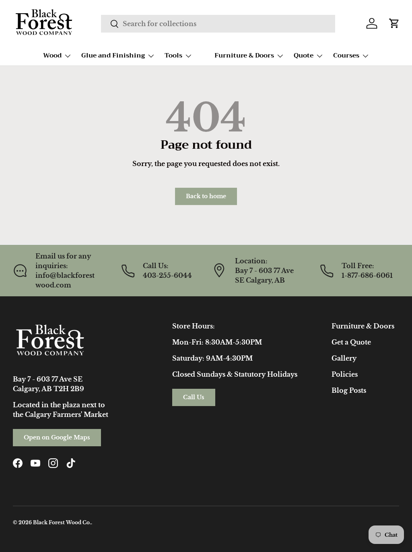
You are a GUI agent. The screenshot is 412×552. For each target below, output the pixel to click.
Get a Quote (351, 342)
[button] (394, 23)
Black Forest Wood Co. (62, 522)
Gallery (344, 358)
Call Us (193, 397)
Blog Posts (349, 390)
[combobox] (218, 24)
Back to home (206, 196)
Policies (345, 374)
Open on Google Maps (57, 437)
